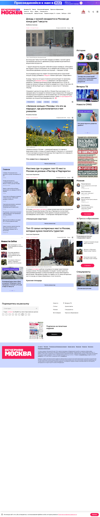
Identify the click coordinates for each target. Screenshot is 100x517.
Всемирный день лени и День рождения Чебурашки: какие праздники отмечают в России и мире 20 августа (12, 284)
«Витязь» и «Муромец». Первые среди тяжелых (90, 250)
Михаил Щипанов (86, 184)
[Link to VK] (6, 314)
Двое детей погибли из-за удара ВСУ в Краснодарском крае (11, 220)
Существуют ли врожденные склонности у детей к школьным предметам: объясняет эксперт (88, 68)
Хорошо (94, 514)
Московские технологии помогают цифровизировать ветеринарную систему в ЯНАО (12, 213)
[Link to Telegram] (19, 314)
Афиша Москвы (38, 13)
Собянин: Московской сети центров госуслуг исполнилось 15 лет (12, 174)
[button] (4, 273)
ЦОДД (39, 102)
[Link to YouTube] (16, 314)
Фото (31, 11)
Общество (5, 232)
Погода (54, 102)
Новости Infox (9, 241)
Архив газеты (69, 306)
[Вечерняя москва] (18, 352)
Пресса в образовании (56, 9)
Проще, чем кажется (85, 111)
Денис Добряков (85, 197)
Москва (46, 102)
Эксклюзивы (82, 64)
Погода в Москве (34, 28)
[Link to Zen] (13, 314)
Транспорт (30, 102)
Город (4, 177)
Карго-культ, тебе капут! (87, 193)
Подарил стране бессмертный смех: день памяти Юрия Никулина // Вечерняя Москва (89, 56)
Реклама (46, 346)
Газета (34, 9)
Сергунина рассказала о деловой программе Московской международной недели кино (12, 206)
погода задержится (65, 96)
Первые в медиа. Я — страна (52, 13)
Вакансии (78, 346)
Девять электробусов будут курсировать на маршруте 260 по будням (12, 190)
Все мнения (87, 214)
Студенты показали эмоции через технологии (91, 242)
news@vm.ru (64, 356)
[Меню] (97, 11)
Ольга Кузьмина (85, 205)
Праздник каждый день (10, 269)
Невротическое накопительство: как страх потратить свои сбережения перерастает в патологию (11, 228)
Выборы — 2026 (66, 13)
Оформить (54, 334)
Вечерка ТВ (27, 9)
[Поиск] (89, 11)
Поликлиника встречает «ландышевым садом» (84, 237)
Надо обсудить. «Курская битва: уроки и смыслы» (88, 95)
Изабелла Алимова (31, 25)
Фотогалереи (57, 312)
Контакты (90, 346)
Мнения (80, 181)
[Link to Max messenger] (3, 314)
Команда (84, 346)
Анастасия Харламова (32, 174)
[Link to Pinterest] (29, 314)
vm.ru (84, 353)
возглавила (35, 269)
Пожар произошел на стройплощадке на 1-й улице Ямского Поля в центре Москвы (11, 182)
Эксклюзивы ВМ (28, 13)
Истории (81, 50)
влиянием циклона (41, 81)
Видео (36, 11)
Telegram (47, 75)
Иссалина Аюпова (31, 114)
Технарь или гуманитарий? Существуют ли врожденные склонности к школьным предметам (87, 79)
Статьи (55, 306)
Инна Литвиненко (86, 191)
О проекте (88, 265)
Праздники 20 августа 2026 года (12, 273)
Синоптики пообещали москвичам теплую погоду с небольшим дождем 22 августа (12, 198)
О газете (40, 346)
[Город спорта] (83, 12)
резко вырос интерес (39, 209)
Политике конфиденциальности (67, 514)
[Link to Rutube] (26, 314)
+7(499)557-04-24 (83, 355)
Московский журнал (43, 9)
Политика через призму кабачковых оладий (87, 207)
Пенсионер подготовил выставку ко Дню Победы (90, 257)
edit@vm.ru (40, 356)
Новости (26, 11)
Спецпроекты (44, 11)
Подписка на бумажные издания (58, 346)
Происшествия (6, 185)
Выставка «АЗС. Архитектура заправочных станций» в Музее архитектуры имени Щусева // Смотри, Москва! (81, 56)
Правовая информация (44, 348)
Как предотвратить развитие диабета (88, 115)
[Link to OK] (9, 314)
